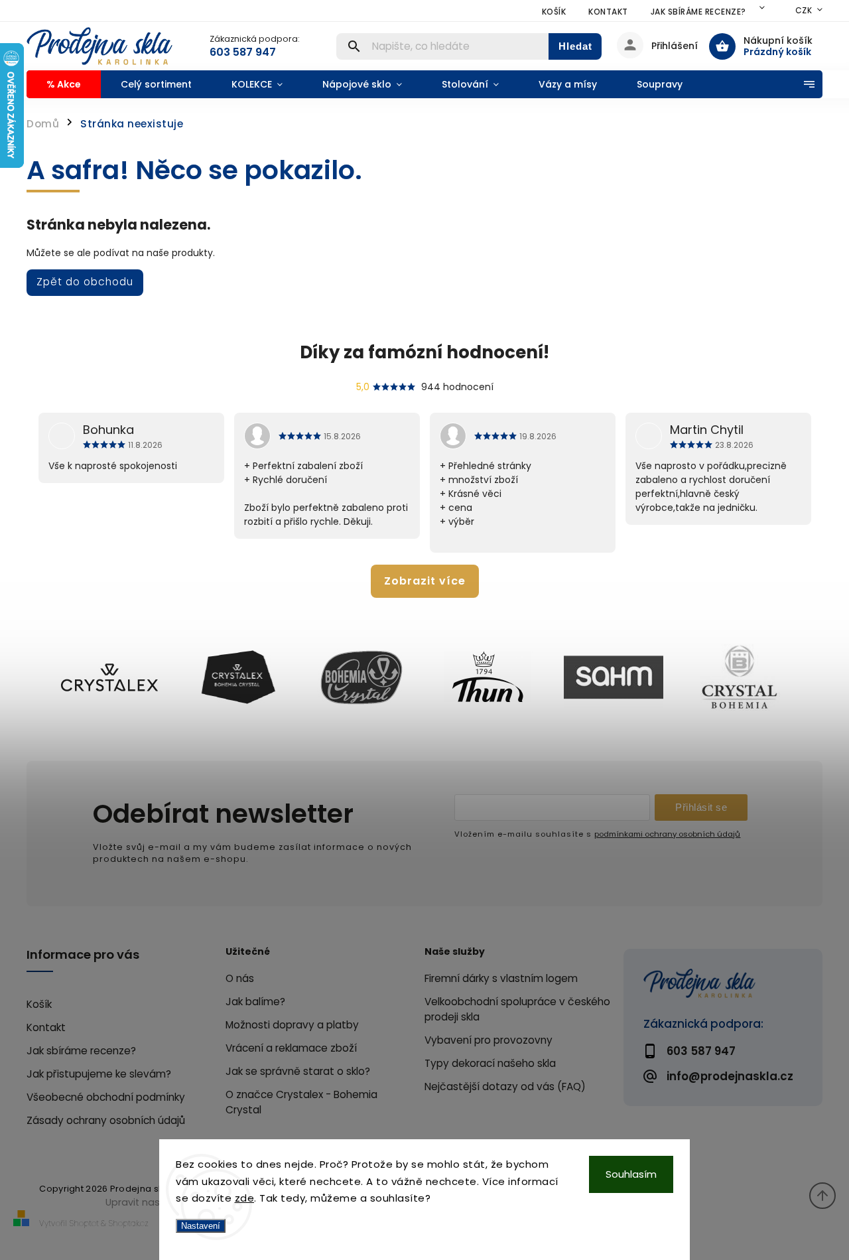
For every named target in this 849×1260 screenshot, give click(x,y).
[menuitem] (64, 84)
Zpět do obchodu (84, 282)
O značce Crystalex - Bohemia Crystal (301, 1102)
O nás (240, 978)
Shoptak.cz (129, 1223)
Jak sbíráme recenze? (698, 11)
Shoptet (84, 1223)
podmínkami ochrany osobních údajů (667, 834)
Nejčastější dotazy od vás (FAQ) (505, 1086)
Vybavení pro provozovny (488, 1040)
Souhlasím (631, 1174)
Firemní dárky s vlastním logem (501, 978)
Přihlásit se (701, 807)
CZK (804, 10)
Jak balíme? (255, 1002)
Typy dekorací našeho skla (490, 1063)
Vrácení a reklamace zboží (291, 1048)
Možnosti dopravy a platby (292, 1025)
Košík (554, 11)
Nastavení (200, 1226)
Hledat (575, 46)
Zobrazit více (425, 581)
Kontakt (608, 11)
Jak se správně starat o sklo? (298, 1071)
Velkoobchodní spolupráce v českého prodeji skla (517, 1009)
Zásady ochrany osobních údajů (106, 1120)
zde (245, 1198)
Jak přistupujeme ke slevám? (99, 1074)
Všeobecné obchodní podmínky (106, 1097)
